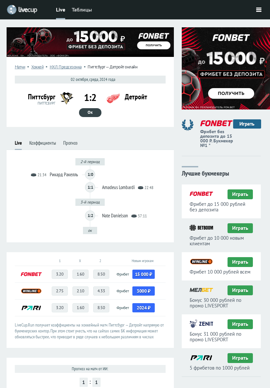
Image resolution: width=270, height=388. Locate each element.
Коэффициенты (42, 143)
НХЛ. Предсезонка (66, 67)
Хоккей (37, 67)
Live (60, 9)
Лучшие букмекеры (205, 173)
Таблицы (82, 9)
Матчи (20, 67)
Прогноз (70, 143)
